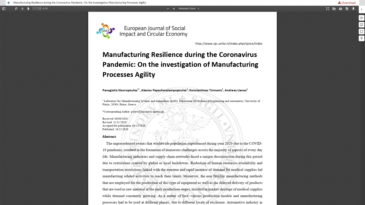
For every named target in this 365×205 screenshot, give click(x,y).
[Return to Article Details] (8, 3)
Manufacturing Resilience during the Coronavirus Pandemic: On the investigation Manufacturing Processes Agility (79, 3)
